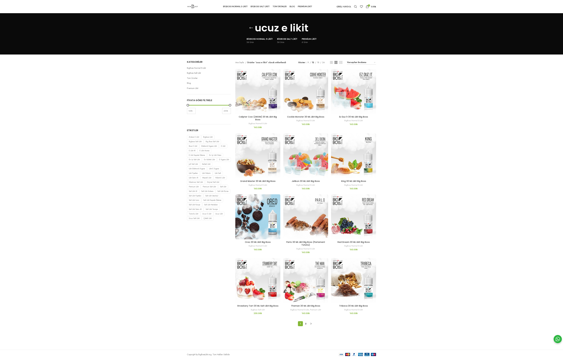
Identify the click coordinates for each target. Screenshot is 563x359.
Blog (189, 83)
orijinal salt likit (213, 182)
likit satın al (193, 177)
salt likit (223, 186)
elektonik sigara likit (209, 146)
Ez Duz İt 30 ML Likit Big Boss (353, 116)
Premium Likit (192, 88)
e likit (223, 146)
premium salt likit (209, 186)
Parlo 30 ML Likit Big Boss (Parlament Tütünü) (305, 243)
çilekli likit (208, 218)
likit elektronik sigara (197, 168)
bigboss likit (208, 137)
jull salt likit (193, 164)
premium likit (194, 186)
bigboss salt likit (195, 141)
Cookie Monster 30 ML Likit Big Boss (305, 116)
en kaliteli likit (209, 159)
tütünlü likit (193, 213)
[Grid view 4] (340, 62)
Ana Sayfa (240, 62)
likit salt (218, 173)
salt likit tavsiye (212, 209)
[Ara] (355, 7)
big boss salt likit (212, 141)
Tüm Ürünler (192, 78)
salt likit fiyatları (195, 195)
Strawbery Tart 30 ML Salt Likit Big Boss (257, 305)
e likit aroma (204, 150)
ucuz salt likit (194, 218)
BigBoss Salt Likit (194, 73)
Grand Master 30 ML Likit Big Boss (257, 181)
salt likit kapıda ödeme (212, 200)
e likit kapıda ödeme (197, 155)
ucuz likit (219, 213)
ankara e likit (194, 137)
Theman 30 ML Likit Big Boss (305, 305)
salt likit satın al (195, 209)
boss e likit (193, 146)
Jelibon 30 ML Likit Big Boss (306, 181)
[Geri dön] (251, 28)
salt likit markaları (211, 204)
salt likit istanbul (211, 195)
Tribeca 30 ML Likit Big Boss (353, 305)
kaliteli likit (206, 164)
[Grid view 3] (336, 62)
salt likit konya (194, 204)
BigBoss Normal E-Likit (196, 68)
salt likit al (193, 191)
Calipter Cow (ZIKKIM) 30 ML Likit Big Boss (258, 118)
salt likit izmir (194, 200)
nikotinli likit (220, 177)
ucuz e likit (206, 213)
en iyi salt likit (194, 159)
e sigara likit (224, 159)
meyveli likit (206, 177)
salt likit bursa (222, 191)
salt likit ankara (207, 191)
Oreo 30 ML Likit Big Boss (258, 242)
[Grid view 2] (331, 62)
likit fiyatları (193, 173)
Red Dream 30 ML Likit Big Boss (354, 242)
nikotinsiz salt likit (196, 182)
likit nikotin (206, 173)
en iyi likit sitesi (215, 155)
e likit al (192, 150)
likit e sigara (214, 168)
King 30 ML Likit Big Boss (353, 181)
